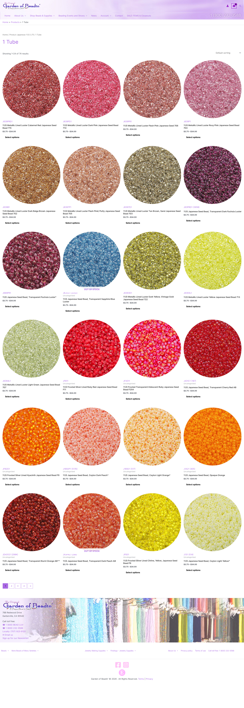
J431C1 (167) (190, 381)
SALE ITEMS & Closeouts (139, 15)
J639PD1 (67, 121)
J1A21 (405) (189, 469)
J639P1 (187, 121)
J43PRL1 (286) (81, 553)
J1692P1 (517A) (70, 469)
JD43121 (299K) (10, 554)
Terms (141, 679)
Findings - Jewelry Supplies (122, 651)
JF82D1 (6, 469)
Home (7, 15)
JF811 (65, 381)
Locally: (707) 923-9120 (14, 631)
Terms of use (200, 651)
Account (105, 15)
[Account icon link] (227, 6)
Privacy (149, 679)
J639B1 (6, 207)
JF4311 (126, 381)
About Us (18, 15)
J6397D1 (127, 207)
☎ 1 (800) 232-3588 (13, 628)
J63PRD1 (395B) (192, 207)
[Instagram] (126, 665)
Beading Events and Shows (72, 15)
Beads (3, 651)
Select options (12, 137)
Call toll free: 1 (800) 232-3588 (221, 651)
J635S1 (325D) (81, 291)
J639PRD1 (7, 121)
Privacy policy (187, 651)
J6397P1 (67, 207)
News (94, 15)
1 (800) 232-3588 (225, 15)
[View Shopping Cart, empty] (234, 6)
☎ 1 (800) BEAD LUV (13, 624)
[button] (240, 6)
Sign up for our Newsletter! (16, 638)
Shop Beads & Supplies (41, 15)
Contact (119, 15)
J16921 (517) (129, 469)
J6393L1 (188, 293)
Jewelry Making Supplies (95, 651)
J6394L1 (7, 381)
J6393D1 (127, 293)
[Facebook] (118, 665)
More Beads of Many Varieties (24, 651)
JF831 (126, 554)
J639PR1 (127, 121)
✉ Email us (8, 635)
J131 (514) (188, 554)
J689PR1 (7, 293)
